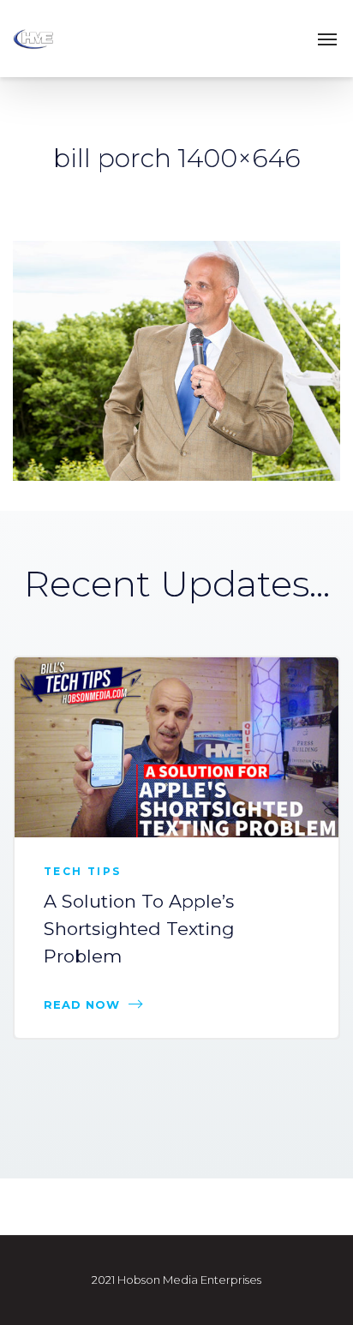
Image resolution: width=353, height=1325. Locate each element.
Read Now (82, 1004)
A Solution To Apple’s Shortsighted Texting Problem (139, 928)
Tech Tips (83, 871)
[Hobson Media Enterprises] (52, 38)
